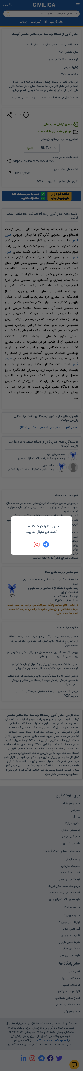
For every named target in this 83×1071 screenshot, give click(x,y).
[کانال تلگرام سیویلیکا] (46, 544)
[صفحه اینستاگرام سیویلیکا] (37, 544)
